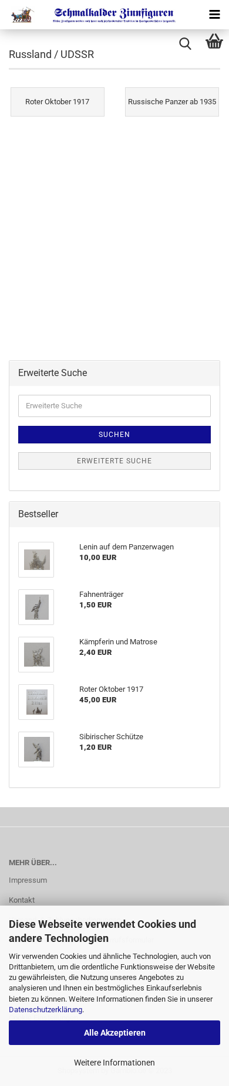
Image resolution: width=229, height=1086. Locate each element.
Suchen (114, 435)
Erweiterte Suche (114, 461)
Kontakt (22, 900)
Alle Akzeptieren (115, 1032)
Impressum (28, 880)
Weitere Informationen (114, 1062)
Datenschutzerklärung (45, 1009)
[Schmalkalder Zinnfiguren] (88, 14)
